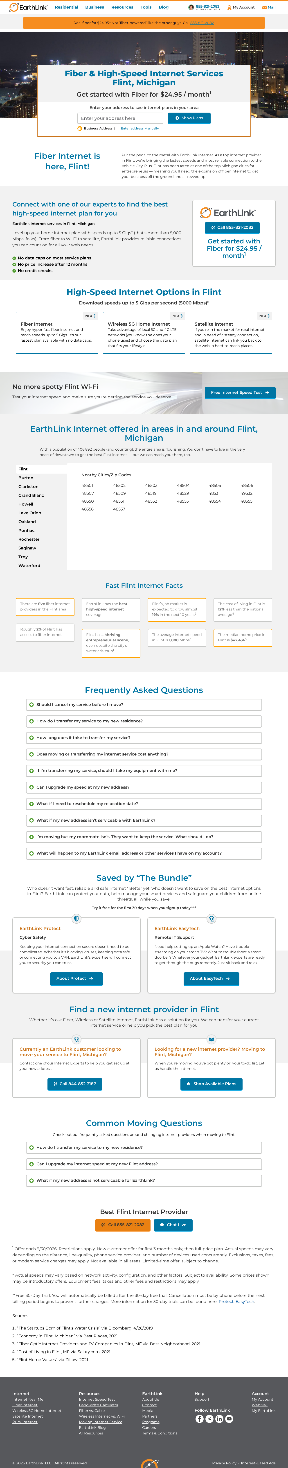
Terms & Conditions (159, 1433)
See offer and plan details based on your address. (133, 283)
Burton (25, 477)
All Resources (91, 1433)
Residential (66, 7)
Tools (146, 7)
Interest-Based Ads (258, 1463)
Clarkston (28, 486)
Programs (151, 1422)
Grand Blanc (31, 495)
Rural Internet (25, 1422)
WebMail (260, 1405)
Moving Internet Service (100, 1422)
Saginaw (27, 548)
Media (147, 1411)
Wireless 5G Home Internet (36, 1411)
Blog (164, 7)
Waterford (29, 565)
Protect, (226, 1301)
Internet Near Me (27, 1399)
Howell (25, 504)
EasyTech (245, 1301)
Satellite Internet (27, 1416)
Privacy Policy (224, 1463)
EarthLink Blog (92, 1427)
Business (94, 7)
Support (202, 1399)
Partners (150, 1416)
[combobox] (120, 118)
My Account (262, 1399)
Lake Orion (29, 513)
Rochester (29, 539)
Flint (23, 469)
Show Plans (192, 118)
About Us (150, 1399)
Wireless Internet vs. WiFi (102, 1416)
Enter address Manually (140, 128)
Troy (23, 556)
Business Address (98, 128)
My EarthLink (264, 1411)
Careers (149, 1427)
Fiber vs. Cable (92, 1411)
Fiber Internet (25, 1405)
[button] (36, 1408)
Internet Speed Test (97, 1399)
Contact (149, 1405)
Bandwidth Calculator (98, 1405)
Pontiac (26, 530)
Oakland (27, 521)
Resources (122, 7)
